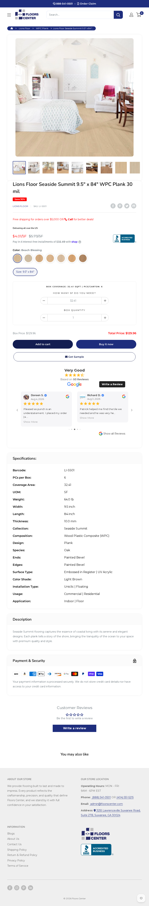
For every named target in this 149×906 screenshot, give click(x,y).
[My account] (131, 15)
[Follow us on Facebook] (9, 887)
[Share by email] (133, 205)
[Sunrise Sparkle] (82, 258)
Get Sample (76, 356)
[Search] (118, 15)
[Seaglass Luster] (71, 258)
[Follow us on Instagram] (16, 887)
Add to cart (42, 344)
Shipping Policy (17, 849)
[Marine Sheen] (28, 258)
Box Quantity (74, 310)
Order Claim (87, 3)
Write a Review (112, 384)
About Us (13, 838)
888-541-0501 (64, 3)
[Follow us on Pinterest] (23, 887)
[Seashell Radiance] (39, 258)
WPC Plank (42, 28)
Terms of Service (17, 865)
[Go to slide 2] (71, 429)
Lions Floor (24, 28)
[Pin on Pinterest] (119, 205)
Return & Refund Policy (22, 855)
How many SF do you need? (74, 293)
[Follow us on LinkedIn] (30, 887)
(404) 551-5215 (125, 797)
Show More (30, 421)
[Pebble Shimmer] (61, 258)
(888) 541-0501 (101, 797)
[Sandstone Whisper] (50, 258)
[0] (138, 15)
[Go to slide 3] (74, 429)
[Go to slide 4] (77, 429)
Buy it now (106, 344)
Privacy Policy (16, 860)
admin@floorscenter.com (106, 804)
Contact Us (14, 844)
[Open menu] (9, 14)
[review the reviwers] (67, 397)
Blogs (11, 833)
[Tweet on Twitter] (126, 205)
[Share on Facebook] (113, 205)
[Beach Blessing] (17, 258)
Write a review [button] (74, 728)
